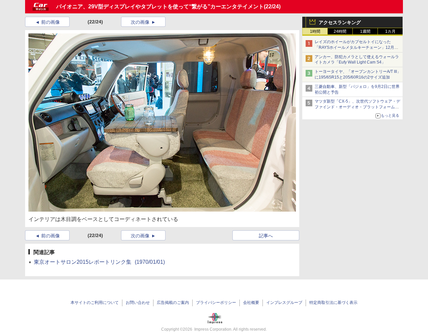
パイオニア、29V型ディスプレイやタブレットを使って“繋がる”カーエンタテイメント (160, 6)
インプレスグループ (284, 302)
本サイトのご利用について (95, 302)
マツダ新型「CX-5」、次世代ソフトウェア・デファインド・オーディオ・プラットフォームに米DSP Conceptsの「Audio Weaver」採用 (357, 107)
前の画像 (50, 22)
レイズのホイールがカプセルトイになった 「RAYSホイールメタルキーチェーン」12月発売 (356, 47)
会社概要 (251, 302)
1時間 (315, 31)
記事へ (266, 235)
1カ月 (390, 31)
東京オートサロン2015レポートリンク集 (99, 262)
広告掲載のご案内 (173, 302)
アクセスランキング (340, 22)
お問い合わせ (138, 302)
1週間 (365, 31)
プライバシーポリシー (216, 302)
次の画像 (140, 22)
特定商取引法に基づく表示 (333, 302)
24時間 (340, 31)
